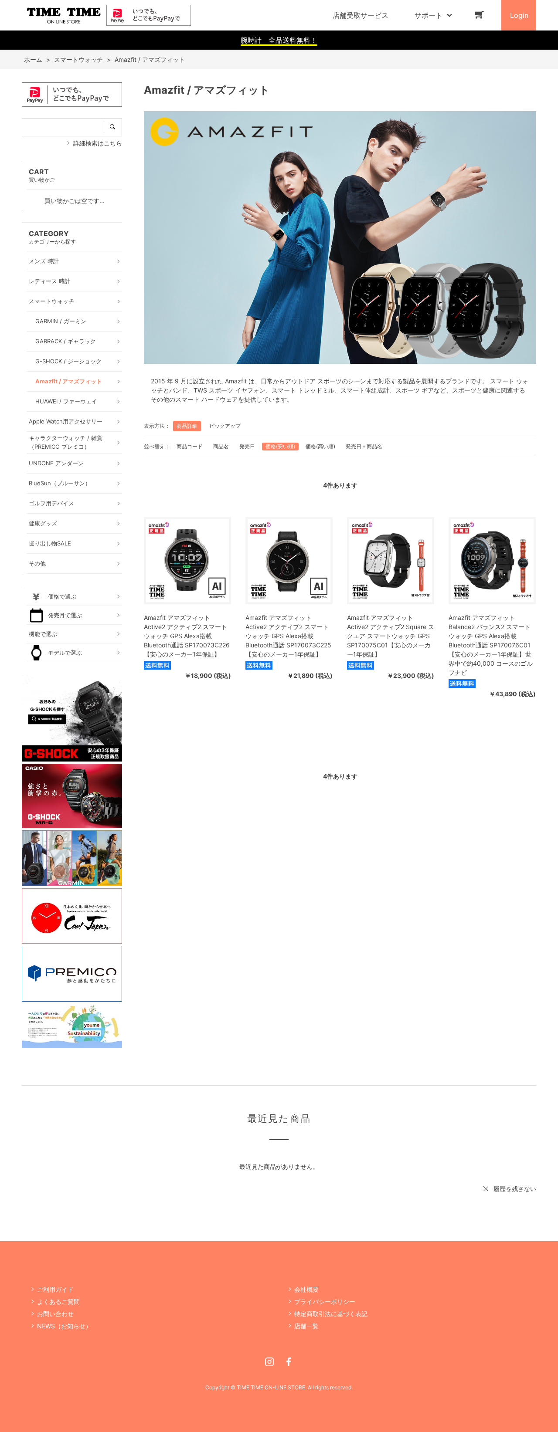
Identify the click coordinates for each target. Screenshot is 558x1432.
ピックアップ (225, 426)
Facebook (288, 1361)
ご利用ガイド (55, 1289)
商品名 (221, 446)
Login (519, 15)
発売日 (247, 446)
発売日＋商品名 (364, 446)
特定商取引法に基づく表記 (330, 1313)
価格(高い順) (320, 446)
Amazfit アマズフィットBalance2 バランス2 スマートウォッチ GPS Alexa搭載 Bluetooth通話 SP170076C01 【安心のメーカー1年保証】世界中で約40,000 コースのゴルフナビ (491, 645)
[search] (113, 127)
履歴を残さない (514, 1188)
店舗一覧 (306, 1326)
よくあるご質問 (58, 1301)
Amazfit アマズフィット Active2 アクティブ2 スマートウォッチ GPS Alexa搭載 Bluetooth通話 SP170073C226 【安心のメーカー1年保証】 (187, 636)
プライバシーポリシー (324, 1301)
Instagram (269, 1361)
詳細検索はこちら (97, 143)
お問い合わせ (55, 1313)
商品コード (190, 446)
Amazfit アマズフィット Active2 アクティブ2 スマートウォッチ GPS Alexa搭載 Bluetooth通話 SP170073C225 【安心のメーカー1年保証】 (288, 636)
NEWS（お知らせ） (64, 1326)
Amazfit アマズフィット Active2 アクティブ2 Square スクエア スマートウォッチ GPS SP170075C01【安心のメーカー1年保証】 (390, 636)
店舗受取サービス (360, 15)
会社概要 (306, 1289)
